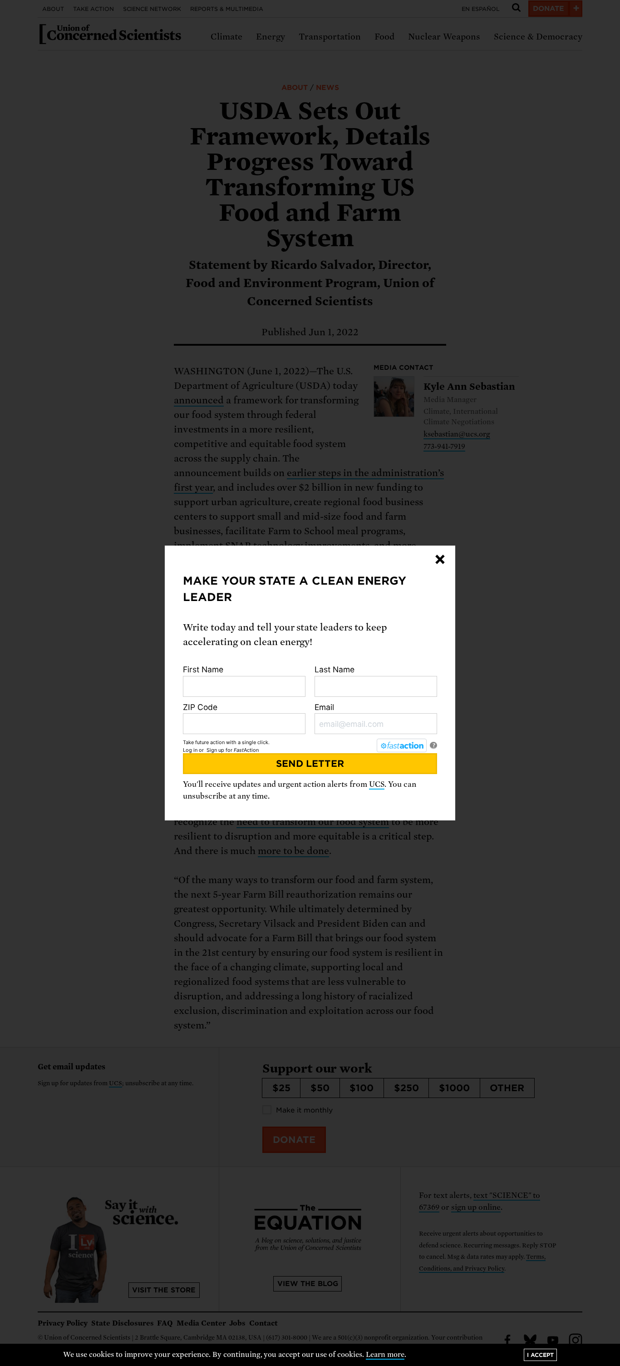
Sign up (215, 750)
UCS (376, 784)
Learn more (385, 1355)
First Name (203, 669)
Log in (190, 750)
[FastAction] (402, 745)
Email (324, 707)
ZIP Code (200, 707)
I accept (540, 1354)
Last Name (334, 669)
